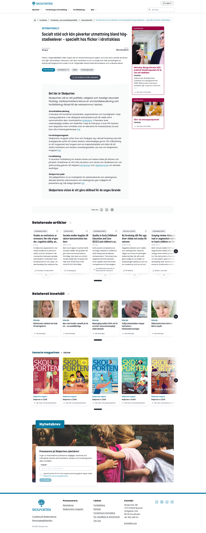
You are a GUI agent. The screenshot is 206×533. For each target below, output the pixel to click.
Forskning (43, 20)
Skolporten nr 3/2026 (40, 400)
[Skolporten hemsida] (42, 3)
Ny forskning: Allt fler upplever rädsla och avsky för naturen (134, 238)
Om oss (97, 520)
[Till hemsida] (41, 505)
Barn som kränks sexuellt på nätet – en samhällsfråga (76, 325)
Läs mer (66, 352)
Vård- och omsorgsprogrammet (146, 119)
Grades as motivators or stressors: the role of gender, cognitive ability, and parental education (46, 238)
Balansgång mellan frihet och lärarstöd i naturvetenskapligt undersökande (105, 326)
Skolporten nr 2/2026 (70, 400)
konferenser (85, 165)
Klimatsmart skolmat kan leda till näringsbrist (45, 325)
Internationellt (86, 20)
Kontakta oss (130, 523)
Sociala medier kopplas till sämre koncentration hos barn (75, 238)
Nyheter (97, 509)
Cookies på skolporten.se (44, 516)
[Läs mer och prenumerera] (46, 375)
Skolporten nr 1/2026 (99, 400)
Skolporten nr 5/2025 (158, 400)
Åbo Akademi (122, 50)
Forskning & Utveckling (104, 513)
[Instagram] (172, 501)
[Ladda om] (70, 223)
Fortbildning (99, 505)
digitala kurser (102, 165)
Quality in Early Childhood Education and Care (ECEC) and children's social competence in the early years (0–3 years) (104, 238)
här (78, 129)
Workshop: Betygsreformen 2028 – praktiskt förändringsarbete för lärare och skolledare (148, 70)
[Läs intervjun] (46, 309)
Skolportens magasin (73, 509)
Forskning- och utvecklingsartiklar (64, 20)
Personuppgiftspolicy (42, 520)
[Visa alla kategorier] (57, 231)
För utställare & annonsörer (107, 516)
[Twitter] (162, 501)
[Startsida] (35, 20)
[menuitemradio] (37, 9)
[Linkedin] (106, 209)
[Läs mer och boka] (148, 47)
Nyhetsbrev (68, 505)
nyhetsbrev (87, 120)
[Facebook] (101, 209)
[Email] (112, 209)
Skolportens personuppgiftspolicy (55, 476)
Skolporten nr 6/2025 (129, 400)
